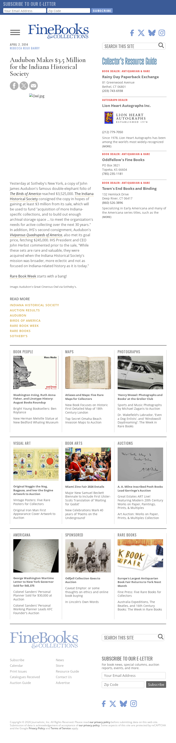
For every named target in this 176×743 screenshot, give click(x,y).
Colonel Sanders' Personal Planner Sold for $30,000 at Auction (32, 595)
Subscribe (17, 660)
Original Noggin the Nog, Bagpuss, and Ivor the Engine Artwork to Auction (33, 490)
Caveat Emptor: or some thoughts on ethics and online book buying (86, 592)
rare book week (24, 326)
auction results (25, 310)
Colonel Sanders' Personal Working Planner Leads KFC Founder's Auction (33, 609)
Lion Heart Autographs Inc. (126, 105)
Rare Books (127, 534)
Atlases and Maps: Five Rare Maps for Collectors (84, 397)
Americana (21, 534)
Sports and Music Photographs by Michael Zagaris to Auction (140, 407)
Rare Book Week (23, 276)
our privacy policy (100, 722)
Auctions (125, 443)
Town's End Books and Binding (129, 188)
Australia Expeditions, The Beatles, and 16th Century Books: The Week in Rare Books (140, 605)
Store (60, 665)
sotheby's (19, 336)
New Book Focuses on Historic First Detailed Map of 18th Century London (86, 408)
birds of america (25, 320)
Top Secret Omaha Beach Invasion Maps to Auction (83, 421)
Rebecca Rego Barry (25, 48)
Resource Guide (67, 671)
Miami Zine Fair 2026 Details (84, 487)
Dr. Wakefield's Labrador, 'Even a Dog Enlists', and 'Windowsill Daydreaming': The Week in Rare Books (140, 420)
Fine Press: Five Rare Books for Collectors (139, 594)
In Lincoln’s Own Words (82, 602)
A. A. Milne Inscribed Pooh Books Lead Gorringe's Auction (140, 488)
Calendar (16, 665)
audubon (18, 315)
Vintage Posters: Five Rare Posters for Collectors (31, 502)
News (60, 660)
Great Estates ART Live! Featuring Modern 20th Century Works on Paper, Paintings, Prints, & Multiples (140, 502)
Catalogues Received (25, 677)
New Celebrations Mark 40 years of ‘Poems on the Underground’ (84, 514)
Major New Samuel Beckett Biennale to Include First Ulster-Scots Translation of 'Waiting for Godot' (88, 498)
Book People (23, 351)
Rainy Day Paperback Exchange (130, 76)
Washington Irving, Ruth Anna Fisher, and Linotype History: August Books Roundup (34, 398)
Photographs (129, 351)
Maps (69, 351)
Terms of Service (61, 728)
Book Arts (73, 443)
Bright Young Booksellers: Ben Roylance (34, 410)
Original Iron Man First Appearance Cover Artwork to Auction (34, 514)
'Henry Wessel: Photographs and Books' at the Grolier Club (140, 397)
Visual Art (22, 443)
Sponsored (74, 534)
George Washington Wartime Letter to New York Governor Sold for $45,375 (33, 582)
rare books (20, 331)
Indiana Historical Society (34, 305)
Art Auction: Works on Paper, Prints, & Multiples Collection (138, 516)
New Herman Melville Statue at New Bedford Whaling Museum (35, 420)
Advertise (63, 683)
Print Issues (18, 671)
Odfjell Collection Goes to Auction (82, 580)
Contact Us (64, 677)
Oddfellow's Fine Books (123, 159)
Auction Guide (20, 683)
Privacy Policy (37, 728)
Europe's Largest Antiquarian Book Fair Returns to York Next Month (139, 582)
